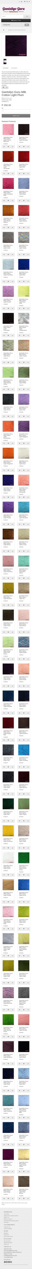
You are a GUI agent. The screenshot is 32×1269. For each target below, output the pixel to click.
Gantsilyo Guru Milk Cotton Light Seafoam (8, 1110)
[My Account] (22, 1)
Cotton (19, 1202)
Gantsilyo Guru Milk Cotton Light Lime (23, 921)
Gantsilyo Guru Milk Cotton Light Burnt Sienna (8, 220)
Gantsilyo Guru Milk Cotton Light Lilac (23, 408)
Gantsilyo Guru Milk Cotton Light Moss (8, 354)
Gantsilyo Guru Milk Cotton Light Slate (8, 786)
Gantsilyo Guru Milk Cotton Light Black (23, 1056)
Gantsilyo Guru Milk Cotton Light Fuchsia (8, 1164)
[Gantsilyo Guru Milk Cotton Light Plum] (16, 46)
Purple (3, 1204)
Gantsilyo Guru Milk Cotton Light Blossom (8, 1002)
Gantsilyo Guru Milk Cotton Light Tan (23, 597)
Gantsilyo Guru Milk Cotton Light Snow (8, 867)
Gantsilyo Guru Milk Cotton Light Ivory (23, 462)
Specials (6, 1234)
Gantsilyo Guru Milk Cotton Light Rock (23, 705)
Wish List (6, 1244)
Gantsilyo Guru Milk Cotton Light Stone (8, 408)
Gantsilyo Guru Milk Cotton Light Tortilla (8, 894)
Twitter (7, 1262)
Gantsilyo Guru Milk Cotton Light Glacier (23, 651)
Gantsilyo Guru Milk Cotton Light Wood (8, 543)
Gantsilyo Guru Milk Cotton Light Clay (8, 759)
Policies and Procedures (11, 1220)
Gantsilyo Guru (8, 98)
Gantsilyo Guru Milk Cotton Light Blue (23, 273)
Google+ (9, 1262)
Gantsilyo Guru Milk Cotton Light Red (23, 166)
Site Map (6, 1222)
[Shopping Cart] (27, 1)
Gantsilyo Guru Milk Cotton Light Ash (23, 1137)
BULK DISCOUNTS (8, 1236)
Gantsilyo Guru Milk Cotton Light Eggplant (23, 435)
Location (6, 1214)
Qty (2, 108)
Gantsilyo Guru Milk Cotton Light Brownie (23, 732)
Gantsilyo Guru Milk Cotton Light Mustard (8, 597)
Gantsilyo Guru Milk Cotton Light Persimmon (8, 436)
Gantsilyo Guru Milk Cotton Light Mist (23, 1083)
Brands (6, 1233)
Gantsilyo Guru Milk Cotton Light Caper (23, 975)
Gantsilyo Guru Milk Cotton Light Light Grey (8, 948)
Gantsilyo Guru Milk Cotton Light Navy (8, 1083)
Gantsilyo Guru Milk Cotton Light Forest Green (23, 867)
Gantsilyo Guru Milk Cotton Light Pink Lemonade (23, 490)
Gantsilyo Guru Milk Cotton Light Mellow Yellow (23, 948)
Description (5, 68)
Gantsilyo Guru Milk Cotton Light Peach (23, 678)
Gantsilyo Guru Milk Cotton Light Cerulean (23, 759)
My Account (7, 1241)
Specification (14, 68)
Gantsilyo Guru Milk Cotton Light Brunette (23, 139)
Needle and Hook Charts (11, 1215)
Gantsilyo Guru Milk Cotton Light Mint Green (23, 571)
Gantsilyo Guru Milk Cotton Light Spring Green (8, 1029)
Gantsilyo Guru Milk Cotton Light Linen (8, 246)
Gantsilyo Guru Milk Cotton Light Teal (8, 1137)
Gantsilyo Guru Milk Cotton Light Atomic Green (8, 382)
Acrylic (22, 1202)
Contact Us (7, 1227)
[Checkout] (29, 1)
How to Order (8, 1228)
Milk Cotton (14, 1202)
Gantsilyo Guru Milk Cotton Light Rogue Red (8, 733)
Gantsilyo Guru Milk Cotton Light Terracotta (8, 166)
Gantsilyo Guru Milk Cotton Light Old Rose (8, 570)
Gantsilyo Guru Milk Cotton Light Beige (8, 1190)
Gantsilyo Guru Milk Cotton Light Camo (8, 624)
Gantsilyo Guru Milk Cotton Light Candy (23, 246)
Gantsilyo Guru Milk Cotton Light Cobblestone (23, 328)
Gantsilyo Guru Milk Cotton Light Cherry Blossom (8, 139)
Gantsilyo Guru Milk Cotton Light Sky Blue (23, 516)
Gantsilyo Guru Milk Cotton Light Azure (23, 894)
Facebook (5, 1262)
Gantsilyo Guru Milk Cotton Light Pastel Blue (23, 1110)
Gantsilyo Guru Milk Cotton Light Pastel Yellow (23, 1164)
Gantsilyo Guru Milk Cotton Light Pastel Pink (8, 921)
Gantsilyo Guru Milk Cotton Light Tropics (23, 354)
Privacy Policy (8, 1219)
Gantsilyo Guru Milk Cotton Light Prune (8, 678)
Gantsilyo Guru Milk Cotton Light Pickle (23, 381)
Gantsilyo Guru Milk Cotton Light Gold (8, 975)
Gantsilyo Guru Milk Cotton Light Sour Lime (23, 301)
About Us (6, 1217)
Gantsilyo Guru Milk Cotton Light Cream (23, 543)
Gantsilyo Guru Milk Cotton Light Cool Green (8, 652)
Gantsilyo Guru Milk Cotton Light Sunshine (8, 840)
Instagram (11, 1262)
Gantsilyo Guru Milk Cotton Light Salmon (23, 219)
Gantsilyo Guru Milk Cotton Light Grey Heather (23, 1002)
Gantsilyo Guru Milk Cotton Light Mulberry (8, 1056)
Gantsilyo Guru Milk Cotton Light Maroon (23, 786)
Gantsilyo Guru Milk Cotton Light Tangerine (8, 462)
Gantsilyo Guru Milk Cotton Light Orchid (8, 300)
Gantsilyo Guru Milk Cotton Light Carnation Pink (8, 193)
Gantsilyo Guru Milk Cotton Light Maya (23, 193)
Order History (8, 1242)
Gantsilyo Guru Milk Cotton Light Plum (17, 30)
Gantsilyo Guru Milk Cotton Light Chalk (23, 840)
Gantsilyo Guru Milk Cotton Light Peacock (8, 705)
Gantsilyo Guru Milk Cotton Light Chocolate (8, 328)
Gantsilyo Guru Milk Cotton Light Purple (8, 516)
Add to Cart (16, 115)
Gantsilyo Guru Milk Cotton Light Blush (23, 624)
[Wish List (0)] (24, 1)
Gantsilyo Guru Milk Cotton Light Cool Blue (8, 273)
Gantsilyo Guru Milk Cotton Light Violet (8, 489)
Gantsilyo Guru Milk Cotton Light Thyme (23, 813)
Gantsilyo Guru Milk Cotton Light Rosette (23, 1029)
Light (26, 1202)
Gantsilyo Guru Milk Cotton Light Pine (8, 813)
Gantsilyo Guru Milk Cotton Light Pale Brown (23, 1191)
